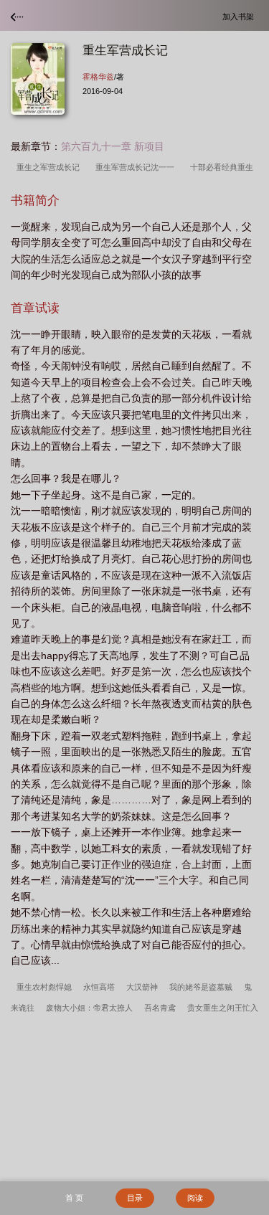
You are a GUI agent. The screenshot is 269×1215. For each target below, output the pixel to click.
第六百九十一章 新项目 (112, 146)
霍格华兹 (98, 76)
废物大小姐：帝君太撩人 (89, 1007)
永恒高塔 (99, 987)
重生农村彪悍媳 (44, 987)
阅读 (195, 1197)
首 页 (74, 1197)
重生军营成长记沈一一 (137, 167)
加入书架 (240, 16)
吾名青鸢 (160, 1007)
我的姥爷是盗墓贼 (200, 987)
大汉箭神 (142, 987)
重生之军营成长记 (50, 167)
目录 (135, 1197)
